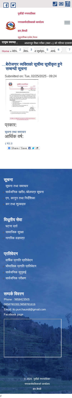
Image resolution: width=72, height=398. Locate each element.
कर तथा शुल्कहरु (16, 204)
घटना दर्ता (11, 226)
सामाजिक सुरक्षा (15, 232)
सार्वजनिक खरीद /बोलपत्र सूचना (25, 192)
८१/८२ (8, 143)
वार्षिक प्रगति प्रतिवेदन (19, 260)
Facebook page (13, 314)
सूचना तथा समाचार (15, 131)
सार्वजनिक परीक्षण (16, 278)
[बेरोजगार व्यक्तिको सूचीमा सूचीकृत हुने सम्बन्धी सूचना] (22, 100)
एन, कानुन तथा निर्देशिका (20, 198)
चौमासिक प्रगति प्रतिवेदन (21, 266)
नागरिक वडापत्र (15, 238)
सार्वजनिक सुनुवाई (16, 272)
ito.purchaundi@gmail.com (29, 309)
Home (5, 51)
